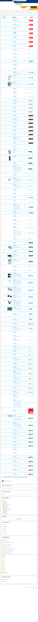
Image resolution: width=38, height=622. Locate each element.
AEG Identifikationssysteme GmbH (31, 175)
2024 (4, 562)
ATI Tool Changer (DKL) (16, 474)
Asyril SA (29, 449)
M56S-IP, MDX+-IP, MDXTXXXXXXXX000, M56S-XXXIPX (17, 397)
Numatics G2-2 (15, 438)
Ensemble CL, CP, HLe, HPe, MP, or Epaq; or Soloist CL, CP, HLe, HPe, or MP (17, 186)
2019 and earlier (6, 572)
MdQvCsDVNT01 (15, 147)
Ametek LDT (15, 243)
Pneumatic (6, 503)
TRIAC (14, 453)
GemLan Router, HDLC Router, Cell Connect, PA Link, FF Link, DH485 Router (17, 379)
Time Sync (14, 388)
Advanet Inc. (29, 146)
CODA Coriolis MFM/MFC (16, 220)
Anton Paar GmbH (30, 332)
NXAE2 (14, 127)
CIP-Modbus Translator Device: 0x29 (9, 542)
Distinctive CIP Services (6, 522)
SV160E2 (14, 143)
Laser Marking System (16, 228)
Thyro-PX (14, 112)
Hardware (6, 511)
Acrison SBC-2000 (15, 65)
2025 (4, 560)
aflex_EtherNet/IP (15, 190)
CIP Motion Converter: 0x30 (7, 544)
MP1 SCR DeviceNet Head (17, 267)
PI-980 (14, 108)
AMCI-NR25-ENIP (15, 119)
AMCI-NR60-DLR (15, 123)
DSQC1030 (14, 42)
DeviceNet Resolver (16, 256)
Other (5, 512)
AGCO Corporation (30, 193)
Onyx (14, 104)
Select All (3, 498)
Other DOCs (5, 581)
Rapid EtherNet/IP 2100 (16, 314)
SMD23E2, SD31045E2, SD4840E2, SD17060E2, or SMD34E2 (17, 139)
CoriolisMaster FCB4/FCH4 (17, 20)
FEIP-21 (14, 29)
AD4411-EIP (15, 89)
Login (36, 587)
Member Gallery (6, 579)
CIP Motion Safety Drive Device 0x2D (9, 548)
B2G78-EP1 (14, 355)
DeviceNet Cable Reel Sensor (17, 247)
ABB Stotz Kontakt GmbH (31, 57)
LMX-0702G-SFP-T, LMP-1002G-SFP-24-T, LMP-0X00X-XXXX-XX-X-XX (17, 328)
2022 (4, 566)
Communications (6, 507)
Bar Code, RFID (6, 506)
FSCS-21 (14, 34)
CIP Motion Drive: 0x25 (7, 546)
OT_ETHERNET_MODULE (17, 340)
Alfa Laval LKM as (30, 201)
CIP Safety (5, 526)
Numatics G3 (15, 442)
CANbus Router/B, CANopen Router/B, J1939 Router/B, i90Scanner (17, 359)
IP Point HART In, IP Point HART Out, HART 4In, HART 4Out (17, 384)
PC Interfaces (7, 513)
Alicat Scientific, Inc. (31, 216)
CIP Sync (5, 524)
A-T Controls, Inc (30, 453)
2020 (4, 570)
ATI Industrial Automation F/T (17, 457)
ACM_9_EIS (15, 175)
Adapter (6, 508)
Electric (6, 502)
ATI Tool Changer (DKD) (16, 466)
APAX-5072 (14, 157)
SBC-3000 (14, 69)
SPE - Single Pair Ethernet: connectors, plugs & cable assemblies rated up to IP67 (17, 304)
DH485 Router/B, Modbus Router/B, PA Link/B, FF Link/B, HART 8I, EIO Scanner (17, 368)
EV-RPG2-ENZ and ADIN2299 (17, 309)
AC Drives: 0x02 (6, 540)
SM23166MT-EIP (15, 324)
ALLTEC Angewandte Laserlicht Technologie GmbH (31, 227)
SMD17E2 (14, 131)
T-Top (14, 201)
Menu (3, 2)
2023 (4, 564)
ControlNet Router (15, 364)
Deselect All (8, 498)
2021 (4, 568)
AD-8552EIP (15, 97)
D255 (14, 411)
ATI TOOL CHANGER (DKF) (17, 470)
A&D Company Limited (31, 89)
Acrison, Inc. (29, 68)
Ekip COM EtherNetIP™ (16, 54)
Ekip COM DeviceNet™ (16, 50)
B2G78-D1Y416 (15, 351)
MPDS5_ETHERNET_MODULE (17, 336)
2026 (4, 558)
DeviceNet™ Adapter (16, 224)
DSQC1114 (14, 46)
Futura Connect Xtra (16, 61)
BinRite (14, 194)
